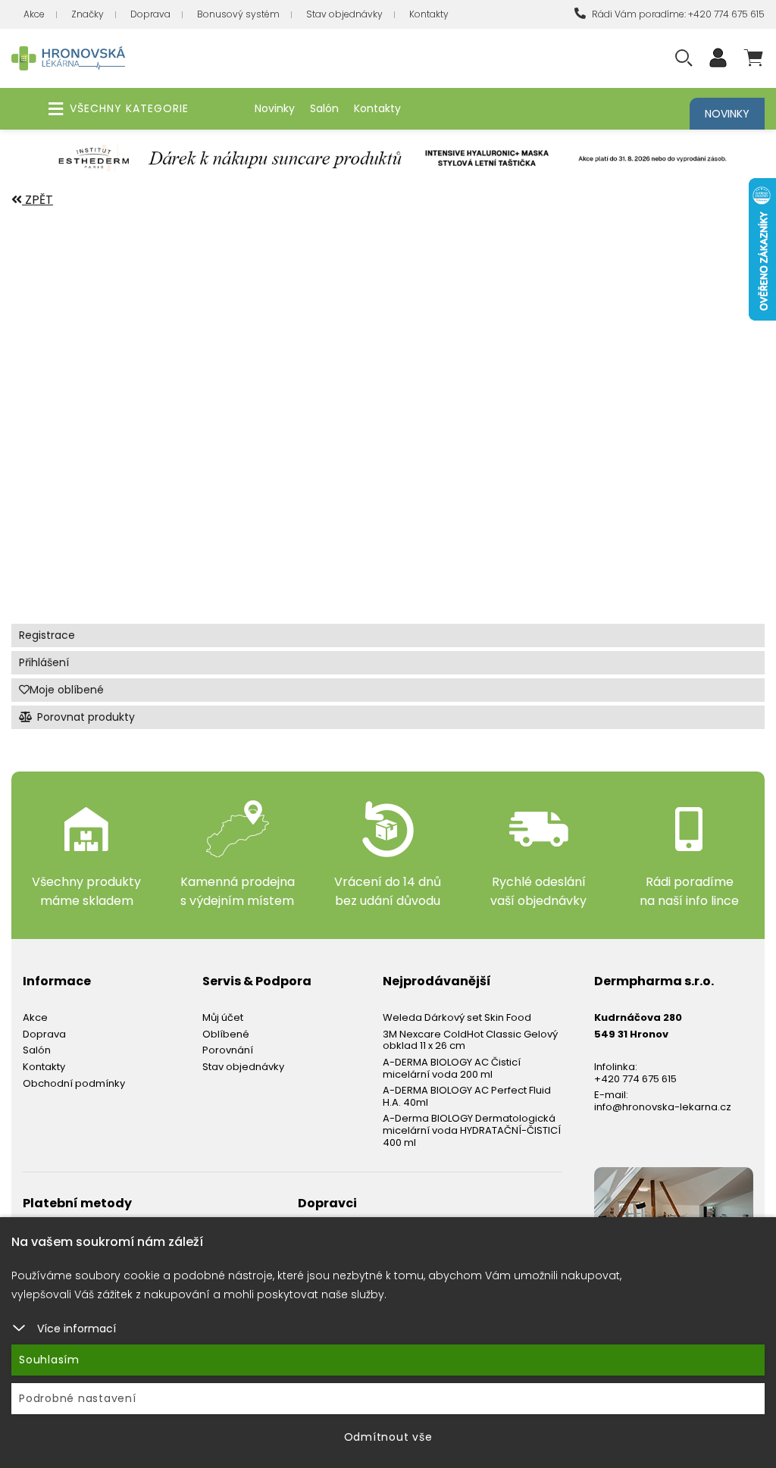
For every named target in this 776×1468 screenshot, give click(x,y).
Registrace (47, 635)
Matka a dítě (65, 393)
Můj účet (222, 1017)
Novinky (275, 108)
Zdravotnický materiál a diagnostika (157, 500)
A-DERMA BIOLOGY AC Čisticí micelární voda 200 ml (452, 1068)
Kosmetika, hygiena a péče (112, 357)
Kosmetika (56, 535)
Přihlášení (44, 662)
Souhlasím (49, 1359)
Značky (87, 14)
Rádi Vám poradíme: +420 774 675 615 (677, 14)
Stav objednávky (344, 14)
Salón (324, 108)
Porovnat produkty (84, 717)
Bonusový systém (238, 14)
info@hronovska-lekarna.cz (662, 1107)
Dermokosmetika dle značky (120, 286)
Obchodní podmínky (74, 1083)
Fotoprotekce (71, 571)
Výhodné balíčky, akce (100, 250)
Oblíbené (225, 1034)
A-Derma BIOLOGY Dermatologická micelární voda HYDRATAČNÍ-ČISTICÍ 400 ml (472, 1130)
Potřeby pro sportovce (105, 464)
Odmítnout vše (388, 1437)
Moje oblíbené (67, 689)
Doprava (150, 14)
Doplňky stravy (76, 321)
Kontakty (429, 14)
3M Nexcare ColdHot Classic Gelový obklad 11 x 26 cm (470, 1040)
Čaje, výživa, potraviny (104, 428)
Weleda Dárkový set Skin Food (457, 1017)
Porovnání (227, 1050)
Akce (34, 14)
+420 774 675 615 (635, 1079)
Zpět (37, 199)
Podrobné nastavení (77, 1398)
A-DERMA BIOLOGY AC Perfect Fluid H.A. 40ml (467, 1096)
